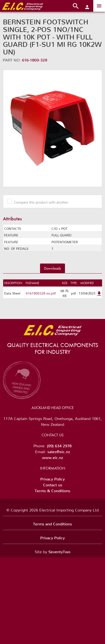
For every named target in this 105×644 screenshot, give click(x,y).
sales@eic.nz (58, 450)
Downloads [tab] (52, 268)
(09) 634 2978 (59, 444)
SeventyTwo (59, 550)
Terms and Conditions (52, 522)
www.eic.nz (52, 456)
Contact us (52, 483)
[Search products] (76, 6)
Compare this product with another (41, 201)
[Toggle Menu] (99, 6)
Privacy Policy (52, 478)
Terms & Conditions (52, 489)
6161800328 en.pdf (41, 292)
